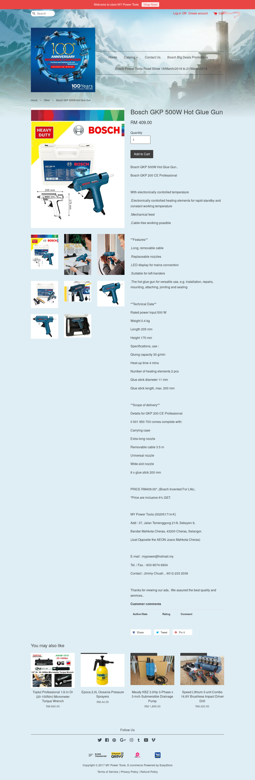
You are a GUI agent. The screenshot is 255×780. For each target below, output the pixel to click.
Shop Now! (150, 4)
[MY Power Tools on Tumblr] (138, 740)
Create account (198, 13)
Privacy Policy (129, 772)
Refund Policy (149, 772)
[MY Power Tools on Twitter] (100, 740)
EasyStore (166, 765)
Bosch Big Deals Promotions (187, 57)
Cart (221, 13)
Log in (177, 13)
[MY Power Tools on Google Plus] (123, 740)
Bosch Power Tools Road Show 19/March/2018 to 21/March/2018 (161, 68)
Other (47, 100)
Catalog (130, 57)
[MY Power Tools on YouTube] (146, 740)
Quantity (136, 132)
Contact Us (153, 57)
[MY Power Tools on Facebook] (107, 740)
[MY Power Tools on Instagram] (131, 740)
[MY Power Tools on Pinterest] (114, 740)
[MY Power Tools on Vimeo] (153, 740)
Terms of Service (107, 772)
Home (113, 57)
